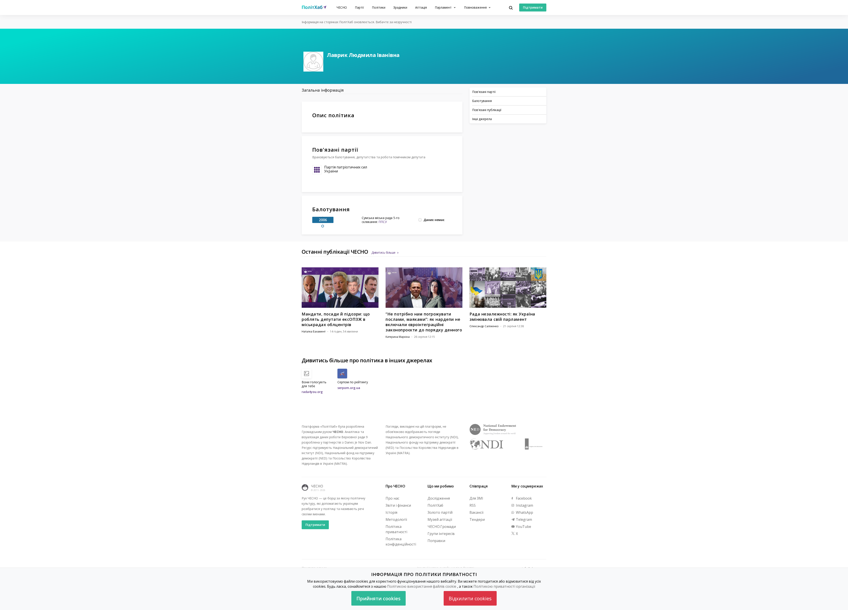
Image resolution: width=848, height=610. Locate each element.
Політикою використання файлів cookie (421, 586)
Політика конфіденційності (401, 541)
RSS (472, 505)
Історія (391, 512)
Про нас (392, 498)
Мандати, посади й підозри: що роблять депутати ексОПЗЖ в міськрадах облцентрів (336, 319)
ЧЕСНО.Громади (442, 526)
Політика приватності (396, 529)
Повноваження (476, 7)
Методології (396, 519)
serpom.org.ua (348, 388)
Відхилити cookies (470, 598)
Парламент (443, 7)
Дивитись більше (383, 252)
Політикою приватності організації (504, 586)
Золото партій (440, 512)
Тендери (477, 519)
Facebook (523, 498)
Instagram (524, 505)
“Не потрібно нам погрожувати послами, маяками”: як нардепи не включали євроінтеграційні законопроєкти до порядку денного (424, 321)
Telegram (523, 519)
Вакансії (476, 512)
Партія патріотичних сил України (345, 169)
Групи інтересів (441, 533)
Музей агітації (440, 519)
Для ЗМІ (476, 498)
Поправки (436, 540)
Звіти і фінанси (398, 505)
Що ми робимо (441, 486)
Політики (378, 7)
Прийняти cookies (378, 598)
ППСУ (383, 222)
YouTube (523, 526)
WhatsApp (524, 512)
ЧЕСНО (342, 7)
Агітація (421, 7)
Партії (359, 7)
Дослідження (439, 498)
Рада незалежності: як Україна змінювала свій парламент (502, 316)
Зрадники (400, 7)
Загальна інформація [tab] (323, 90)
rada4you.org (312, 392)
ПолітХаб (435, 505)
